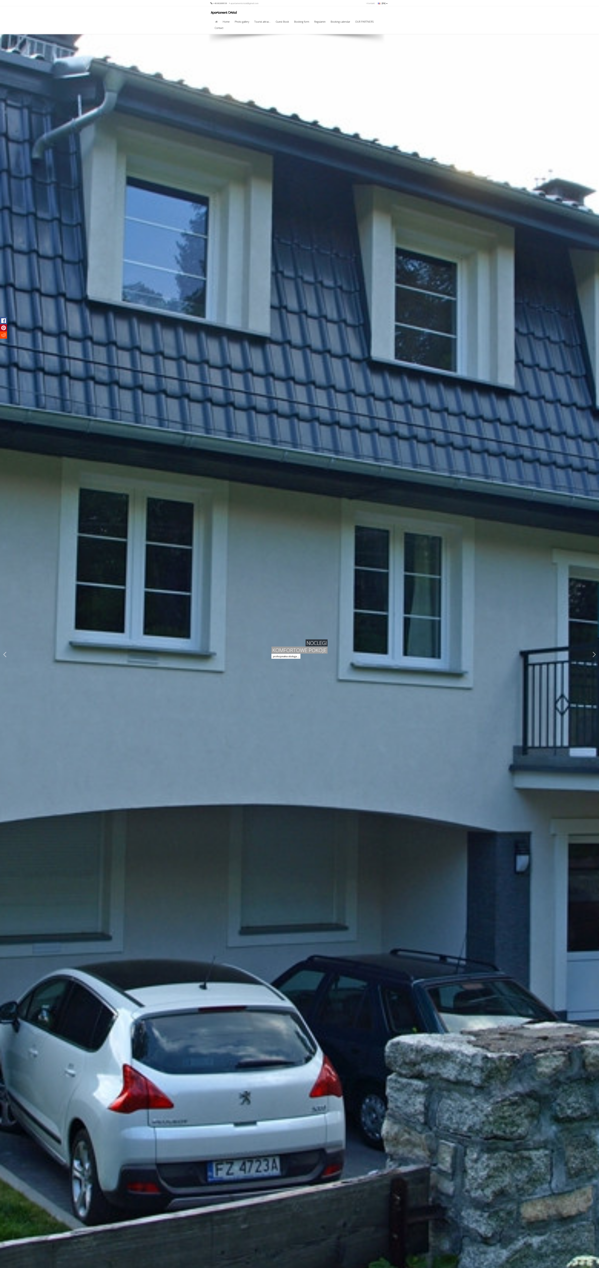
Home (226, 21)
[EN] (383, 3)
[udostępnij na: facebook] (3, 320)
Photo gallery (242, 21)
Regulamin (320, 21)
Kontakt (371, 3)
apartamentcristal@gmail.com (244, 3)
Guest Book (282, 21)
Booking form (301, 21)
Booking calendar (340, 21)
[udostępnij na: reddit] (3, 335)
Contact (219, 28)
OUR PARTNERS (364, 21)
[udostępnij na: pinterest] (3, 327)
